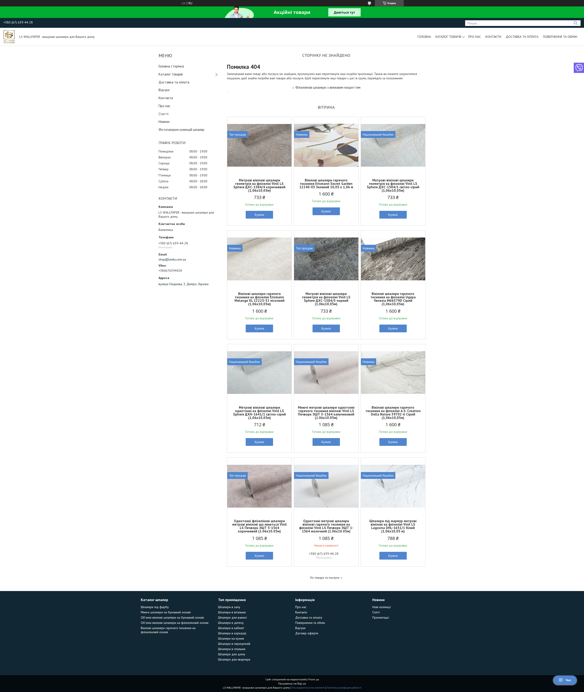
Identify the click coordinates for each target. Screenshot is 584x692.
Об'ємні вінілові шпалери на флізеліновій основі (175, 623)
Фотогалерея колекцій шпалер (181, 129)
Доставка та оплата (522, 37)
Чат (568, 680)
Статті (163, 114)
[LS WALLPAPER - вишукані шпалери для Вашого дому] (9, 36)
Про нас (474, 37)
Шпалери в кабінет (231, 628)
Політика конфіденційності (344, 687)
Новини (164, 121)
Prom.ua (313, 679)
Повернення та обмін (560, 37)
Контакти (493, 37)
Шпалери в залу (229, 607)
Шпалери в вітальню (232, 612)
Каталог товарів (448, 37)
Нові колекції (381, 607)
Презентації (380, 617)
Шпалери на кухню (231, 638)
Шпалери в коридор (232, 633)
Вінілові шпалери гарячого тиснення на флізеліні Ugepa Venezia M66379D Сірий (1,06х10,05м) (393, 299)
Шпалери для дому (231, 654)
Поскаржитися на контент (308, 687)
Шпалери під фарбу (155, 607)
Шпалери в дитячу (231, 623)
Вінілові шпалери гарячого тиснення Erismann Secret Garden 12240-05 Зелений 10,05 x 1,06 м (326, 183)
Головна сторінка (171, 66)
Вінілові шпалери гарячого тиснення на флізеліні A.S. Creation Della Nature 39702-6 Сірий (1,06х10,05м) (393, 412)
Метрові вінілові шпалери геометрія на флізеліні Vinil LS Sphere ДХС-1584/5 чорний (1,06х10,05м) (326, 299)
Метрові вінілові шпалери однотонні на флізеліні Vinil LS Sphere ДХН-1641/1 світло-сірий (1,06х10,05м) (259, 412)
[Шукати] (575, 23)
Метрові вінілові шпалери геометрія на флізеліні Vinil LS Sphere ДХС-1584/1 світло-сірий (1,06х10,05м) (393, 185)
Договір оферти (306, 633)
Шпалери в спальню (231, 649)
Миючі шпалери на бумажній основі (166, 612)
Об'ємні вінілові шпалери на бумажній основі (172, 617)
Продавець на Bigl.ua (292, 683)
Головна (424, 37)
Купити (259, 215)
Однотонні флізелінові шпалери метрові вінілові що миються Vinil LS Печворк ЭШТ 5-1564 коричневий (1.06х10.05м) (259, 526)
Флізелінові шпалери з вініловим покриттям (327, 87)
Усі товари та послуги (324, 578)
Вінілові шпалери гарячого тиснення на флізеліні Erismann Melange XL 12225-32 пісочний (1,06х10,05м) (259, 299)
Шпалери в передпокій (234, 644)
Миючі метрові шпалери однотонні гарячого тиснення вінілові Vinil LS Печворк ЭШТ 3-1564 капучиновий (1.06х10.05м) (326, 412)
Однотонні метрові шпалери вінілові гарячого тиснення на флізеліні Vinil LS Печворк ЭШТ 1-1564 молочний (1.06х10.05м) (326, 526)
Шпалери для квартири (234, 659)
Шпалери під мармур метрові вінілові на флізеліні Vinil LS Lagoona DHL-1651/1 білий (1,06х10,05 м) (393, 526)
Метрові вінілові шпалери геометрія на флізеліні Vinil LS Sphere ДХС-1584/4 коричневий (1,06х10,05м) (259, 185)
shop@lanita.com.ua (172, 259)
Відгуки (164, 90)
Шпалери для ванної (232, 617)
